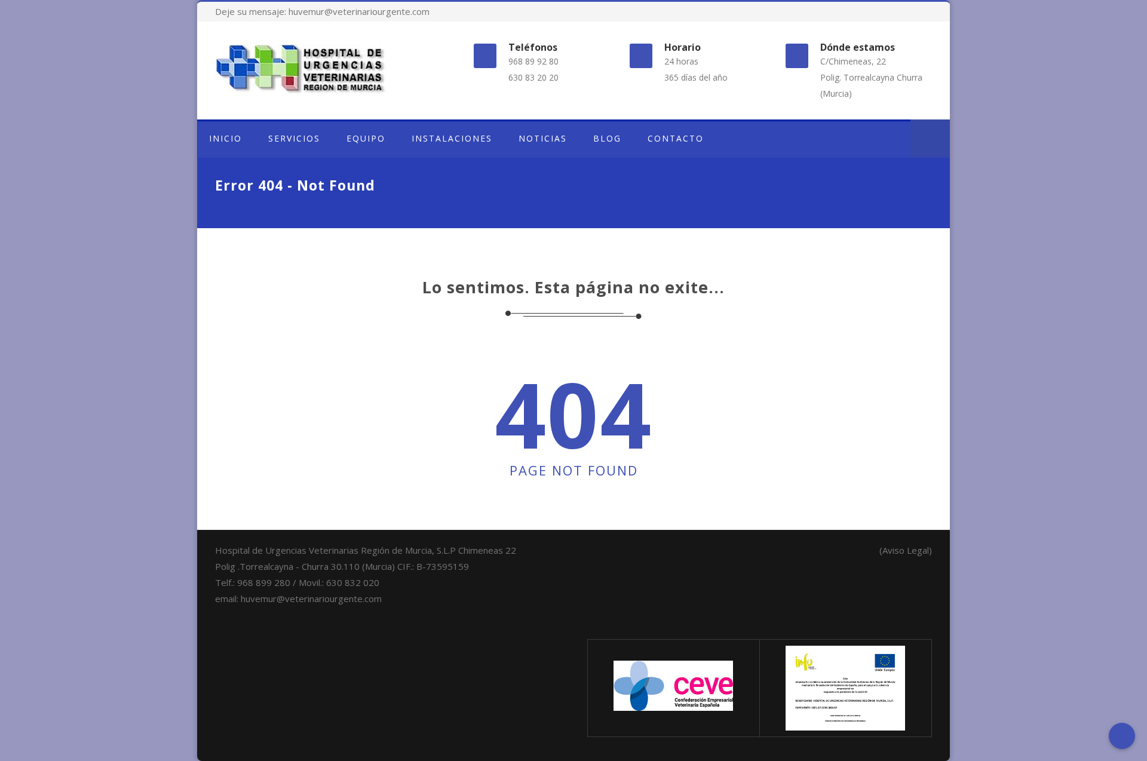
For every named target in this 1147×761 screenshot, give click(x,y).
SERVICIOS (294, 138)
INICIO (225, 138)
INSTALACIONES (452, 138)
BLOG (607, 138)
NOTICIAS (543, 138)
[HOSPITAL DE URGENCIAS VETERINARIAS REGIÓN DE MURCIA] (325, 67)
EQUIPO (365, 138)
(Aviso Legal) (905, 550)
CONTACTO (676, 138)
